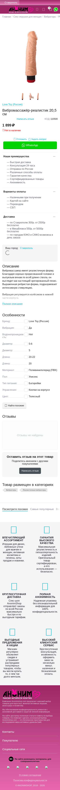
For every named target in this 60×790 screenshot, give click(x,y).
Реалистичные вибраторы (34, 490)
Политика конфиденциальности (30, 780)
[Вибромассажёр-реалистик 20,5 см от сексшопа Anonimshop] (30, 57)
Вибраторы (11, 490)
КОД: (47, 119)
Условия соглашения (30, 775)
